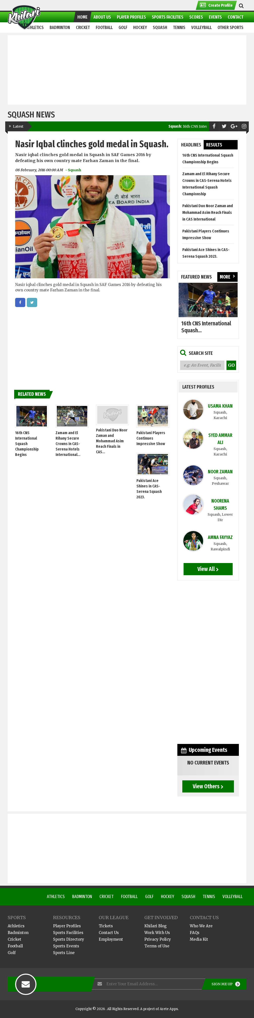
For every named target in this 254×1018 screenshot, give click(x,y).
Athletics (56, 896)
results (214, 145)
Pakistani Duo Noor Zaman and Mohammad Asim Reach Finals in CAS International (207, 212)
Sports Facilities (68, 932)
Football (129, 896)
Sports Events (66, 946)
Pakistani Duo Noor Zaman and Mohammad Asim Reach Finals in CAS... (111, 441)
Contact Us (109, 932)
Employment (111, 939)
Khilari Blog (155, 926)
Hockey (167, 896)
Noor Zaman (220, 472)
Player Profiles (67, 926)
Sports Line (64, 952)
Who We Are (201, 926)
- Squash (73, 170)
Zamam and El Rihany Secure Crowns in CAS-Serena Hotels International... (68, 443)
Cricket (106, 896)
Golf (149, 896)
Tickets (106, 926)
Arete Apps (169, 1009)
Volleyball (232, 896)
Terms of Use (156, 946)
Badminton (82, 896)
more (225, 277)
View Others (206, 786)
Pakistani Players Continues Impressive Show (150, 438)
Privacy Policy (157, 939)
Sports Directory (68, 939)
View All (206, 569)
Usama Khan (220, 406)
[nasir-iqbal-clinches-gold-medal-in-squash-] (20, 302)
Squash (188, 896)
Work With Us (157, 932)
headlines (191, 145)
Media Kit (199, 939)
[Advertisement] (127, 70)
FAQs (194, 932)
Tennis (209, 896)
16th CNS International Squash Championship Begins (27, 443)
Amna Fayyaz (220, 537)
